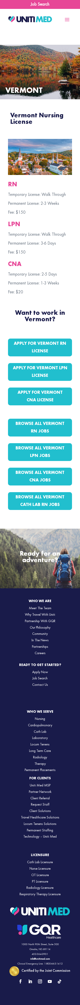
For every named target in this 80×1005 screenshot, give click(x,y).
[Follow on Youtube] (50, 981)
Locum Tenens (40, 744)
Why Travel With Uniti (40, 615)
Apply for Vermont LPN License (40, 372)
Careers (40, 653)
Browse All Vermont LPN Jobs (40, 452)
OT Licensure (40, 875)
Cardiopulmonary (40, 725)
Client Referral (40, 798)
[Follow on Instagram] (40, 981)
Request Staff (40, 804)
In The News (40, 640)
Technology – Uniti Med (40, 837)
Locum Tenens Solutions (40, 824)
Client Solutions (40, 811)
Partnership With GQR (40, 621)
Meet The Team (40, 608)
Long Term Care (40, 751)
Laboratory (40, 738)
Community (40, 634)
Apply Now (40, 672)
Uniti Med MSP (40, 785)
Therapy (40, 764)
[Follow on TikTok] (60, 981)
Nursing (40, 719)
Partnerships (40, 647)
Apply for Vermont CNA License (40, 396)
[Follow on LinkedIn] (30, 981)
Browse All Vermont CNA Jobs (40, 477)
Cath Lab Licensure (40, 862)
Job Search (40, 4)
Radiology (40, 757)
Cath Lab (40, 732)
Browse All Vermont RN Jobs (40, 428)
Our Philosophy (40, 627)
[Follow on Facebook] (20, 981)
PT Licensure (40, 881)
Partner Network (40, 792)
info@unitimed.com (40, 959)
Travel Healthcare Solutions (40, 817)
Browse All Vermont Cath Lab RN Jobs (40, 501)
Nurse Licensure (40, 869)
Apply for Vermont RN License (40, 347)
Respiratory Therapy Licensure (40, 894)
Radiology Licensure (40, 888)
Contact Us (40, 685)
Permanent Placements (40, 770)
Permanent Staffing (40, 830)
